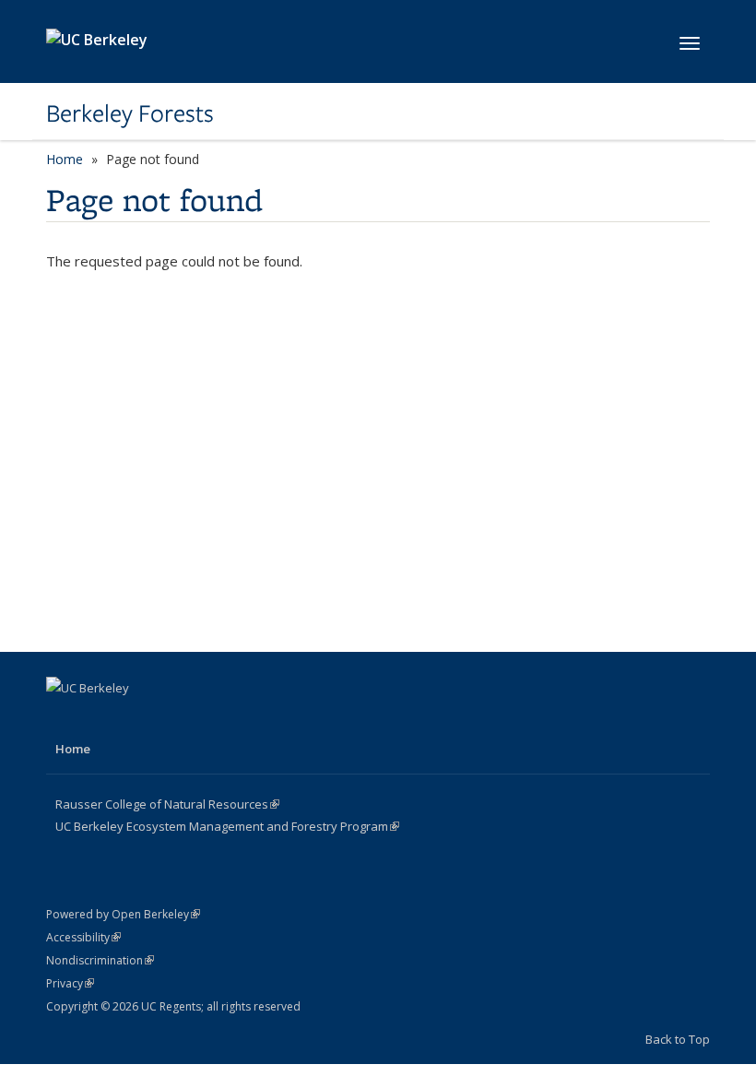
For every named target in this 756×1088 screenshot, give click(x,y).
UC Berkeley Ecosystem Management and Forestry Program (227, 826)
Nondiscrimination (100, 960)
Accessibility (83, 937)
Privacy (70, 983)
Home (64, 159)
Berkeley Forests (130, 113)
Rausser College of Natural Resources (167, 804)
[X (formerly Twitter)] (98, 719)
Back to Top (677, 1039)
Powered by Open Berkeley (123, 914)
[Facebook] (62, 719)
